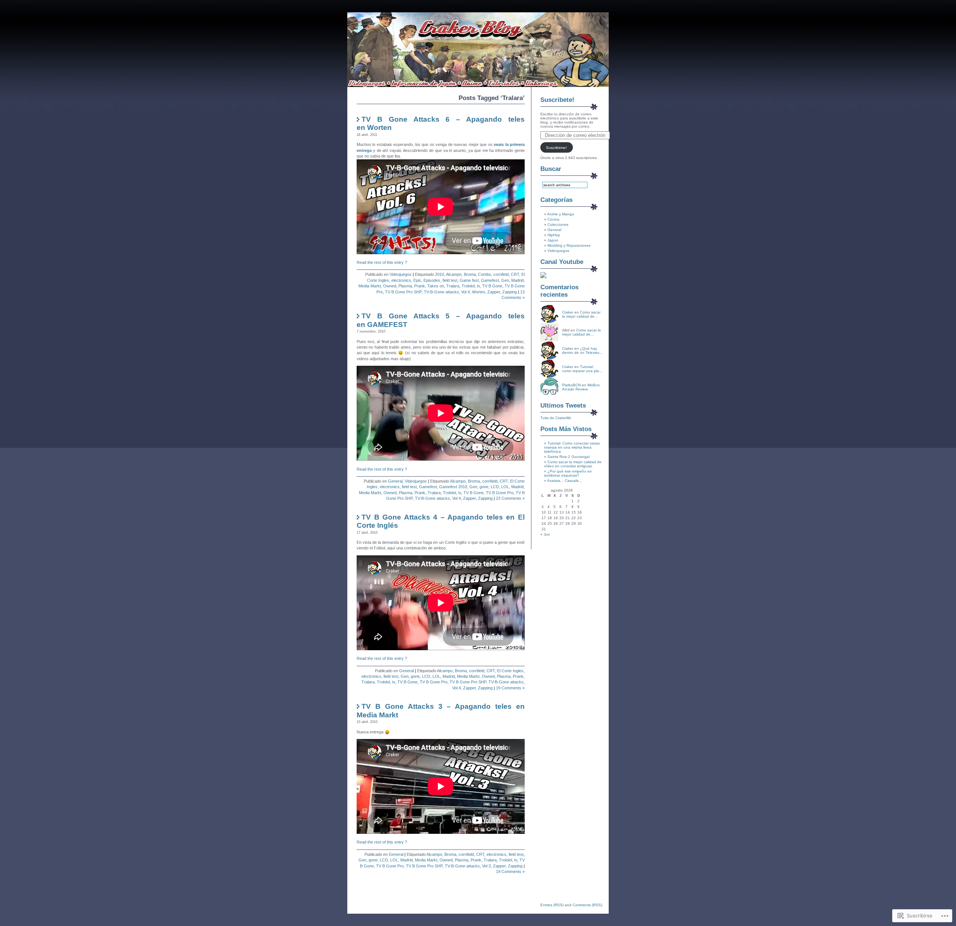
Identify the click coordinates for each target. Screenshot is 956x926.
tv (478, 286)
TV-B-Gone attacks (441, 292)
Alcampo (454, 274)
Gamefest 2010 (453, 486)
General (395, 481)
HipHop (553, 235)
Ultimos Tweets (563, 405)
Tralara (452, 286)
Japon (552, 240)
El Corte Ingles (510, 670)
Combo (484, 274)
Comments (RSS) (587, 905)
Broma (470, 274)
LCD (495, 486)
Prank (419, 286)
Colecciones (557, 224)
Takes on (435, 286)
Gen (505, 280)
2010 (439, 274)
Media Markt (369, 286)
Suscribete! (557, 99)
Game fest (469, 280)
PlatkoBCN (571, 385)
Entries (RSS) (552, 905)
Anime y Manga (560, 214)
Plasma (405, 286)
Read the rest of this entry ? (382, 262)
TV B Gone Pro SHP (403, 292)
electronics (401, 280)
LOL (505, 486)
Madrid (517, 280)
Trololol (468, 286)
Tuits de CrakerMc (555, 418)
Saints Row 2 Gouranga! (568, 457)
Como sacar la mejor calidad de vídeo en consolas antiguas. (573, 464)
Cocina (553, 219)
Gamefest (490, 280)
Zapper (493, 292)
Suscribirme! (556, 148)
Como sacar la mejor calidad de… (581, 314)
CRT (515, 274)
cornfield (501, 274)
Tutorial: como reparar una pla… (582, 369)
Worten (478, 292)
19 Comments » (510, 688)
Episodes (431, 280)
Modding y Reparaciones (568, 245)
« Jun (545, 534)
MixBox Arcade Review (581, 387)
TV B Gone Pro (499, 492)
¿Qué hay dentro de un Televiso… (582, 350)
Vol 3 (486, 866)
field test (450, 280)
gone (483, 486)
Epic (417, 280)
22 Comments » (510, 498)
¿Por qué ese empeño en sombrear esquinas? (568, 473)
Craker (567, 312)
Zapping (509, 292)
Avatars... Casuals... (564, 480)
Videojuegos (400, 274)
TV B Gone (492, 286)
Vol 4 (465, 292)
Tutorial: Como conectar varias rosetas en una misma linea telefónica (572, 447)
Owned (389, 286)
